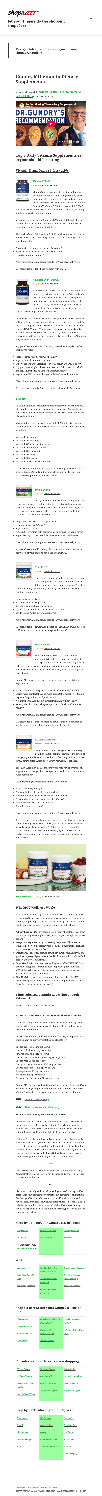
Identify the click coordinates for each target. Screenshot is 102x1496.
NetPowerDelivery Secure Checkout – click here (36, 1488)
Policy (83, 1490)
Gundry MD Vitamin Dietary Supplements (47, 79)
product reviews (49, 185)
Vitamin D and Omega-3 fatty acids (42, 170)
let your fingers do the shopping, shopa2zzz (37, 23)
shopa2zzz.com (47, 1490)
